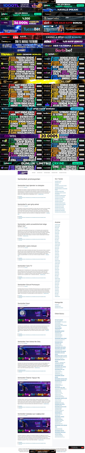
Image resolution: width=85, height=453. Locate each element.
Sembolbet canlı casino (60, 348)
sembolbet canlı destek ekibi (59, 435)
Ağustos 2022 (57, 278)
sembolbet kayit (57, 386)
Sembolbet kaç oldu (60, 387)
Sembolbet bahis (58, 332)
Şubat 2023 (57, 269)
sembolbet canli (58, 343)
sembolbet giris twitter (59, 363)
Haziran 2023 (57, 263)
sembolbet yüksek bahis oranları (58, 428)
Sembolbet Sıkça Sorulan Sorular (59, 410)
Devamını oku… (41, 194)
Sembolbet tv (58, 412)
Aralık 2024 (57, 236)
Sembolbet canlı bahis (60, 347)
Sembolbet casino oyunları (61, 355)
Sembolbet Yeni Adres (59, 420)
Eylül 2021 (56, 294)
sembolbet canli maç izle (59, 345)
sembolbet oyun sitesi (58, 401)
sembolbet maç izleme (58, 391)
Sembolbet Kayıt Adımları (59, 207)
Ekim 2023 (57, 257)
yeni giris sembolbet (58, 434)
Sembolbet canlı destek (60, 351)
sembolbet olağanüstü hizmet (58, 399)
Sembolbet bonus (59, 342)
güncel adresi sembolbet (59, 324)
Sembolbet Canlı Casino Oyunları (61, 185)
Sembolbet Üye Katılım (59, 198)
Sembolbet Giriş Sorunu (59, 187)
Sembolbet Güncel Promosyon (29, 285)
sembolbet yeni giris (58, 422)
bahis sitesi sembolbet (59, 319)
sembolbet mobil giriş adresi (59, 395)
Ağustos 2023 (57, 260)
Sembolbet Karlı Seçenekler (60, 210)
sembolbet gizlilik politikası (58, 371)
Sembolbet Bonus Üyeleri (59, 205)
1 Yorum (20, 278)
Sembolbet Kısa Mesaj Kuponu (60, 195)
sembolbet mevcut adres (58, 392)
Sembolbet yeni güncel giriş (61, 425)
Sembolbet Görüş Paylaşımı (60, 208)
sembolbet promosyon (58, 405)
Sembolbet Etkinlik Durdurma (60, 202)
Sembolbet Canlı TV (25, 266)
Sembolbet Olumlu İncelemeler (60, 211)
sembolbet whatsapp (59, 419)
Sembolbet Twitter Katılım (59, 199)
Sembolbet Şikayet (47, 172)
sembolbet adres (57, 329)
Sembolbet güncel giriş (61, 378)
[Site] (21, 59)
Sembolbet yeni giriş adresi (58, 423)
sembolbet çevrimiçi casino (58, 429)
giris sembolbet (63, 321)
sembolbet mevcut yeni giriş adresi (59, 393)
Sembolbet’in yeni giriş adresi (28, 204)
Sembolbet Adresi (58, 181)
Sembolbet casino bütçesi (27, 246)
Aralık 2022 (57, 272)
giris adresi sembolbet (59, 320)
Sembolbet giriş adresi (60, 366)
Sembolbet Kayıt (24, 303)
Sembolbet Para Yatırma (59, 402)
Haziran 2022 (57, 281)
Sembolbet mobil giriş (58, 394)
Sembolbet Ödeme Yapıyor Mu (29, 378)
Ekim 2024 (57, 239)
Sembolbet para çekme (60, 404)
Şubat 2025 (57, 233)
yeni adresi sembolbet (58, 433)
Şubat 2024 (57, 251)
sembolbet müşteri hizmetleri (59, 396)
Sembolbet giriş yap (29, 197)
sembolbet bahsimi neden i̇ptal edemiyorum (60, 339)
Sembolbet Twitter (54, 172)
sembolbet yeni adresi (58, 421)
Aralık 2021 (57, 290)
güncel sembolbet (58, 325)
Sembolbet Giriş (39, 172)
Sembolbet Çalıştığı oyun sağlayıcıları (31, 414)
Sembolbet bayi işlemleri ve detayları (31, 185)
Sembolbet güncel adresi (59, 376)
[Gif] (42, 82)
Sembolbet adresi (59, 331)
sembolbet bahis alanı (58, 333)
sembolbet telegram (58, 411)
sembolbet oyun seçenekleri (58, 400)
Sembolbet (33, 172)
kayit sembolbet (64, 325)
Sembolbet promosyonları (36, 197)
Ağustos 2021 (57, 296)
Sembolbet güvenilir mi (60, 380)
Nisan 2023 (57, 266)
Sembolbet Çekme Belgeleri (60, 196)
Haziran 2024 (57, 245)
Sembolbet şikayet (59, 430)
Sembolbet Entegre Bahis (59, 191)
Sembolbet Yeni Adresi (62, 172)
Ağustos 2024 (57, 242)
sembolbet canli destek (58, 344)
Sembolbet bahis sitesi (22, 197)
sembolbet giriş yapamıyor (58, 370)
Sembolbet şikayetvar (60, 432)
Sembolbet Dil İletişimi (59, 201)
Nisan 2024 (57, 248)
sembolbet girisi (62, 362)
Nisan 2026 (57, 227)
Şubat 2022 (57, 287)
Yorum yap (20, 198)
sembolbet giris (57, 362)
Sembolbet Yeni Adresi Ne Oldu (29, 342)
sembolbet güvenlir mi (58, 381)
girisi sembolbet (58, 321)
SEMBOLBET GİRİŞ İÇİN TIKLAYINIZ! (42, 33)
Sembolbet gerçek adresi (60, 360)
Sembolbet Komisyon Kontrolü (60, 204)
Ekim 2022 (57, 275)
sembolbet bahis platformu (58, 335)
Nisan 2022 (57, 284)
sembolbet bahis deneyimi (58, 334)
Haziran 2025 (57, 230)
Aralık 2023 (57, 254)
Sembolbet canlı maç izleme (60, 353)
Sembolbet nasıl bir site (61, 398)
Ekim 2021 (57, 293)
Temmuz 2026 (57, 224)
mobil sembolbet (58, 326)
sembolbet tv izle (57, 415)
